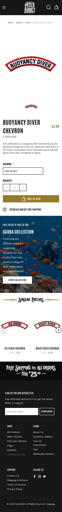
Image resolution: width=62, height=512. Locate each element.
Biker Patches (14, 436)
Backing (8, 164)
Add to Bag (34, 199)
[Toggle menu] (4, 8)
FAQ (35, 449)
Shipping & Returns (17, 480)
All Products (13, 432)
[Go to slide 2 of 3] (58, 330)
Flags (10, 445)
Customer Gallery (42, 436)
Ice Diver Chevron (14, 348)
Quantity (7, 180)
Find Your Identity (17, 441)
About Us (38, 432)
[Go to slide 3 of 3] (3, 330)
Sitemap (51, 504)
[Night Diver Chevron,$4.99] (47, 325)
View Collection (17, 280)
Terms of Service (16, 484)
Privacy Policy (14, 489)
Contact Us (13, 475)
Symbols (11, 449)
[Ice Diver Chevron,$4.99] (14, 325)
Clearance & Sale (16, 454)
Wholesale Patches (43, 453)
